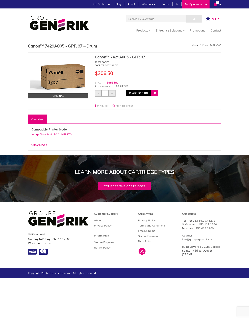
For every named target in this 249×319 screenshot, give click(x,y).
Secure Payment (104, 242)
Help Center (98, 4)
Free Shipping (146, 230)
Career (165, 4)
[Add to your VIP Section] (154, 93)
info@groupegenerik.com (197, 239)
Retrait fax (145, 241)
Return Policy (102, 247)
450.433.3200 (204, 228)
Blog (118, 4)
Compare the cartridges (125, 186)
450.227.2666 (208, 224)
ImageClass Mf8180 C (46, 134)
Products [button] (142, 30)
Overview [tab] (37, 119)
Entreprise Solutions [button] (169, 30)
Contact (216, 30)
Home (195, 45)
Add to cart (140, 93)
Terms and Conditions (151, 225)
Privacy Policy (103, 225)
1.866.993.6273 (205, 220)
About (131, 4)
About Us (100, 220)
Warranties (148, 4)
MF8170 (66, 134)
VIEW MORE (39, 145)
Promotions (197, 30)
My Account (195, 4)
